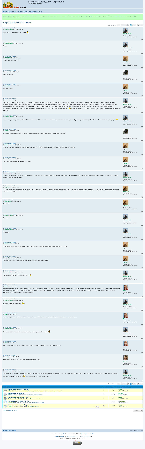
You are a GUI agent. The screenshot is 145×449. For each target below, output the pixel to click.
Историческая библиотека (35, 394)
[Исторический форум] (15, 4)
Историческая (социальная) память (19, 397)
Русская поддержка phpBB (87, 433)
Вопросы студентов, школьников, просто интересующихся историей (45, 390)
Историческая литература (16, 393)
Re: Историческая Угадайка (9, 27)
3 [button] (128, 25)
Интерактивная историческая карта (19, 401)
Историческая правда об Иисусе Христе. (20, 405)
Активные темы (59, 437)
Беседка (28, 22)
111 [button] (139, 25)
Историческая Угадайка (12, 22)
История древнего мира (34, 406)
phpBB (62, 433)
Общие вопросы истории (37, 402)
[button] (118, 25)
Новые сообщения (72, 437)
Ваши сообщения (85, 437)
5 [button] (132, 25)
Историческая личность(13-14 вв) (18, 389)
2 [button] (126, 25)
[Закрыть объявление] (141, 15)
